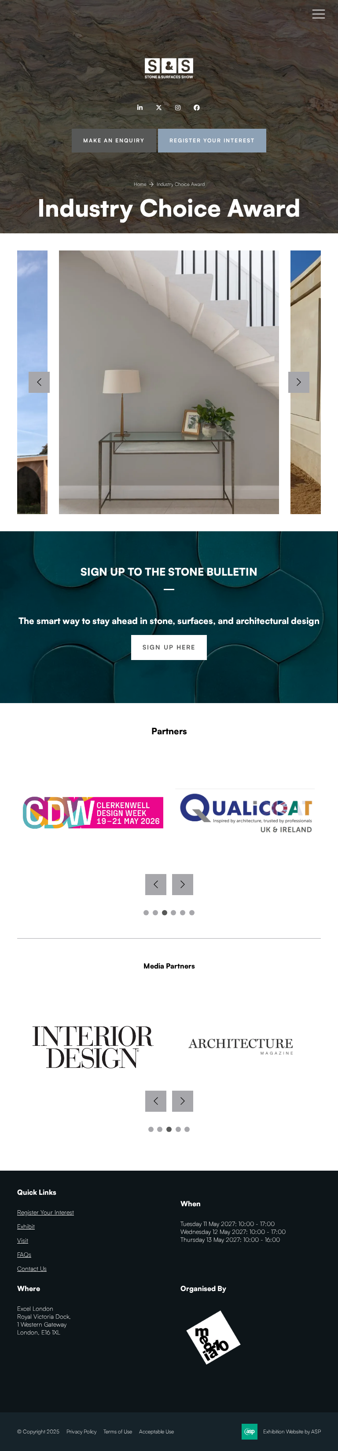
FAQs (24, 1254)
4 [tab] (173, 912)
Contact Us (32, 1268)
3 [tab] (164, 912)
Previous (39, 382)
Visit (22, 1240)
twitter (158, 107)
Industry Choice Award (181, 184)
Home (140, 184)
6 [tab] (192, 912)
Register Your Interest (212, 140)
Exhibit (26, 1226)
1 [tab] (146, 912)
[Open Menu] (319, 14)
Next (298, 382)
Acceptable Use (156, 1431)
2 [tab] (155, 912)
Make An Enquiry (114, 140)
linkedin (139, 107)
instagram (177, 107)
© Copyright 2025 (38, 1431)
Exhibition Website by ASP (292, 1431)
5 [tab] (182, 912)
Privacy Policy (81, 1431)
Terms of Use (117, 1431)
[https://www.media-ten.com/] (213, 1368)
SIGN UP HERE (169, 647)
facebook (196, 107)
